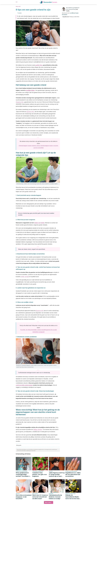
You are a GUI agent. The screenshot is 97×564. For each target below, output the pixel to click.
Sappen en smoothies (70, 493)
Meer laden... (48, 502)
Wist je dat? (18, 6)
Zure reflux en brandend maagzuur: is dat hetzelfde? (23, 496)
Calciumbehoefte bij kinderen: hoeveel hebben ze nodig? (55, 496)
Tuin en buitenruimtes (37, 471)
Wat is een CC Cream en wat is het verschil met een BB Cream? (40, 496)
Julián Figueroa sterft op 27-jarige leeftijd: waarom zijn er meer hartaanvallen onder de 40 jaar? (57, 474)
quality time (38, 65)
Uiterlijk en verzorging (21, 471)
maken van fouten (39, 222)
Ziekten (51, 471)
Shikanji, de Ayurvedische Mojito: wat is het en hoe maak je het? (72, 496)
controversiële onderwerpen (24, 385)
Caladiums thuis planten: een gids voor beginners (39, 474)
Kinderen (51, 493)
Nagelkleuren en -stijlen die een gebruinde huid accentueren (73, 474)
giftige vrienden (38, 429)
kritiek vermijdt (25, 276)
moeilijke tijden (30, 90)
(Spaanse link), (30, 111)
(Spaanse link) (20, 102)
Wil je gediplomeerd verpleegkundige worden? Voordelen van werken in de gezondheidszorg (23, 474)
